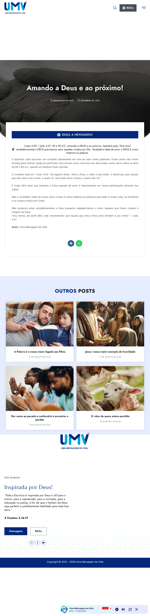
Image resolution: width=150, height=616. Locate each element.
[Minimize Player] (136, 609)
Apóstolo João (110, 146)
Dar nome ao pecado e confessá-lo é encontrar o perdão (39, 417)
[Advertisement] (75, 38)
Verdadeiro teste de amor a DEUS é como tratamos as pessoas (102, 151)
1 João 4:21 (44, 146)
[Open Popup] (130, 609)
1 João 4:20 (30, 146)
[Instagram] (31, 542)
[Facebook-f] (37, 542)
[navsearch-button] (115, 7)
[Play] (117, 609)
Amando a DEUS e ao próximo (84, 146)
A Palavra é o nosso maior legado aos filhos (39, 352)
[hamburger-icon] (143, 8)
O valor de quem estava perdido (110, 416)
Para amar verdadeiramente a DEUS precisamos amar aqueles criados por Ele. (73, 147)
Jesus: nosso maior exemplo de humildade (110, 352)
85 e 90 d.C (59, 146)
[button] (71, 243)
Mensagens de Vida (63, 100)
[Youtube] (43, 542)
